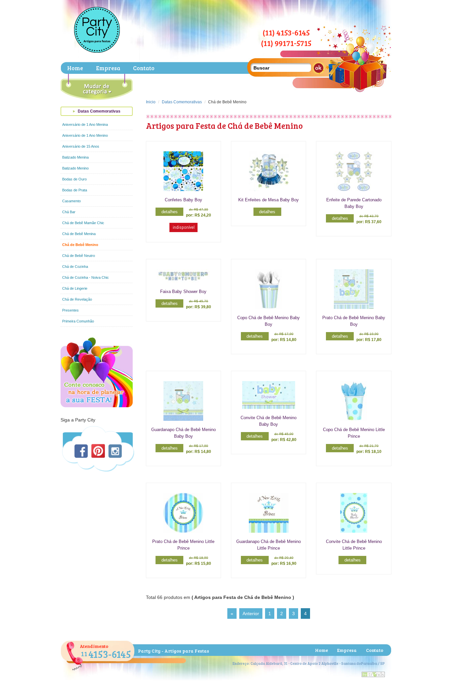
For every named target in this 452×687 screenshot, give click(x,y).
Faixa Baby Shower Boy (183, 291)
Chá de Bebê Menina (79, 234)
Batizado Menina (75, 157)
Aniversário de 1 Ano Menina (85, 124)
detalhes (169, 211)
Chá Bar (68, 212)
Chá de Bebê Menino (80, 245)
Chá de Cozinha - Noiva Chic (85, 277)
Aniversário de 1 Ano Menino (85, 135)
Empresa (108, 68)
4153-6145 (106, 654)
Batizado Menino (75, 168)
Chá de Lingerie (74, 288)
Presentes (70, 310)
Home (75, 68)
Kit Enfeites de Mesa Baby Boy (268, 199)
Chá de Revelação (77, 299)
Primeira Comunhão (78, 321)
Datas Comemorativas (99, 111)
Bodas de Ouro (74, 179)
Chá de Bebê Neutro (78, 256)
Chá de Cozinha (75, 267)
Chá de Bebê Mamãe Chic (83, 223)
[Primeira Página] (232, 613)
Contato (144, 68)
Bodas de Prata (74, 190)
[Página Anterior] (250, 613)
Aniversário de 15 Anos (80, 146)
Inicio (151, 102)
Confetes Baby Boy (183, 199)
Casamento (71, 201)
